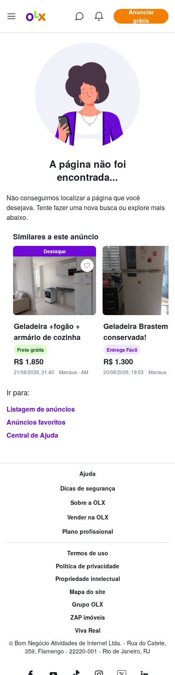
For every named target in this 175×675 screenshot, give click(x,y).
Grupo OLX (87, 604)
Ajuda (87, 474)
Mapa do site (87, 592)
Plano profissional (87, 531)
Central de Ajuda (32, 435)
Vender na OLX (87, 517)
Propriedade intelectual (87, 579)
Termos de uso (87, 553)
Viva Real (88, 630)
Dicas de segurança (87, 488)
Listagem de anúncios (41, 409)
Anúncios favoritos (36, 422)
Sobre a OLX (87, 502)
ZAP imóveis (87, 617)
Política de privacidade (87, 566)
